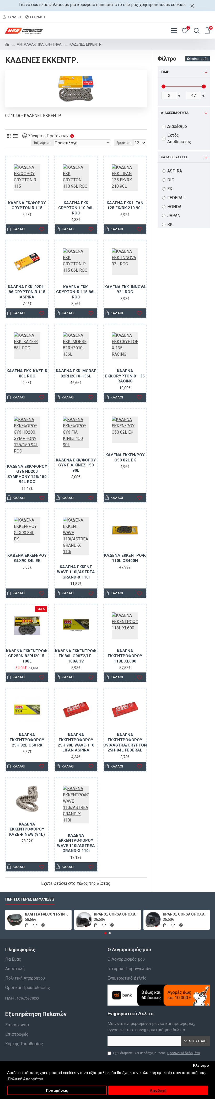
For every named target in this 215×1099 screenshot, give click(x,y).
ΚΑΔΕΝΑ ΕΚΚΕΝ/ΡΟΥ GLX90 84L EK (27, 558)
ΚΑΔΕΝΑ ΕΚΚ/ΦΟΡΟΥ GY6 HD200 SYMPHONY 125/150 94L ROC (27, 474)
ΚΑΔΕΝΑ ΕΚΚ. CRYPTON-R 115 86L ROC (76, 292)
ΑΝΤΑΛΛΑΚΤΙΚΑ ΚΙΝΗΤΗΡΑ (39, 44)
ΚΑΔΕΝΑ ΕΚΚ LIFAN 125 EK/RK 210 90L (125, 206)
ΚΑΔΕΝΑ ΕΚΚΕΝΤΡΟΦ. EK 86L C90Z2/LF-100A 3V (76, 656)
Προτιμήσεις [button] (57, 1090)
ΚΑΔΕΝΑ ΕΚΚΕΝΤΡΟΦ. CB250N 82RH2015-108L (27, 656)
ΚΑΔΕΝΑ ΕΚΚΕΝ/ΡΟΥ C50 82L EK (125, 457)
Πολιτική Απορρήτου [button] (25, 1079)
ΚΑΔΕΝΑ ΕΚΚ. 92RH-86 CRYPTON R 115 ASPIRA (27, 292)
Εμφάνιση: (123, 143)
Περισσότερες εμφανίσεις (30, 899)
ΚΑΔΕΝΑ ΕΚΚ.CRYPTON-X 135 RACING (125, 376)
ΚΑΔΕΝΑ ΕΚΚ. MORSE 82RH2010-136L (76, 373)
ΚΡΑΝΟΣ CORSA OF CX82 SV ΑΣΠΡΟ (116, 914)
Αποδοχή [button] (158, 1090)
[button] (105, 933)
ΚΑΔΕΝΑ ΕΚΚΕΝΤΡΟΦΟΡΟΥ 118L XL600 (125, 656)
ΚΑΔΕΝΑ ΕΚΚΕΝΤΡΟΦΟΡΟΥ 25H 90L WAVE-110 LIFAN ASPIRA (76, 743)
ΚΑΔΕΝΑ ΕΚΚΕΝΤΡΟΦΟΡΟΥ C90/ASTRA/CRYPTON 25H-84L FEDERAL (125, 743)
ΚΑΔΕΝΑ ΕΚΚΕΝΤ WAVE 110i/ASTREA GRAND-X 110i (76, 572)
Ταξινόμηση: (42, 143)
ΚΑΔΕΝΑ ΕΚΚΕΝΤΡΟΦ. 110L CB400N (125, 558)
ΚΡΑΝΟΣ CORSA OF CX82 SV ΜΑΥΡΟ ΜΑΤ (185, 914)
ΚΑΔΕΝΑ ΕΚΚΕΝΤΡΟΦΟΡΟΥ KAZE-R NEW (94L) (27, 829)
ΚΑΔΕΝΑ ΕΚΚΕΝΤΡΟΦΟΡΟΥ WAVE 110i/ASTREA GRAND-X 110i (76, 843)
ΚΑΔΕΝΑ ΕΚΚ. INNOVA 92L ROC (125, 290)
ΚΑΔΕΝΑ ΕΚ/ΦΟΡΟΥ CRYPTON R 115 (27, 206)
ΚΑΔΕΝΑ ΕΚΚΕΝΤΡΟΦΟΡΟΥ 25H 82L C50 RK (27, 740)
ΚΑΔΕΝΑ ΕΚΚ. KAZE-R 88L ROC (27, 373)
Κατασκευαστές (174, 157)
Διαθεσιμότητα (175, 113)
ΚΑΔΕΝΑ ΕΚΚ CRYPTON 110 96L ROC (76, 208)
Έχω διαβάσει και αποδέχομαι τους (156, 1053)
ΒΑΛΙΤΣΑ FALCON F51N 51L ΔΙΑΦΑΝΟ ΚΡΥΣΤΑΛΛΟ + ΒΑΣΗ (47, 914)
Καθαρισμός (199, 59)
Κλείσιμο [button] (201, 1066)
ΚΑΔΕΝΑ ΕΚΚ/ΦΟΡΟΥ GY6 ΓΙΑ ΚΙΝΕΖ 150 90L (76, 465)
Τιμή (165, 72)
